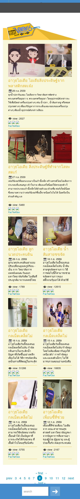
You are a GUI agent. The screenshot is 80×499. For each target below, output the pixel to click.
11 (57, 478)
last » (42, 483)
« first (39, 473)
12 (63, 478)
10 (51, 478)
